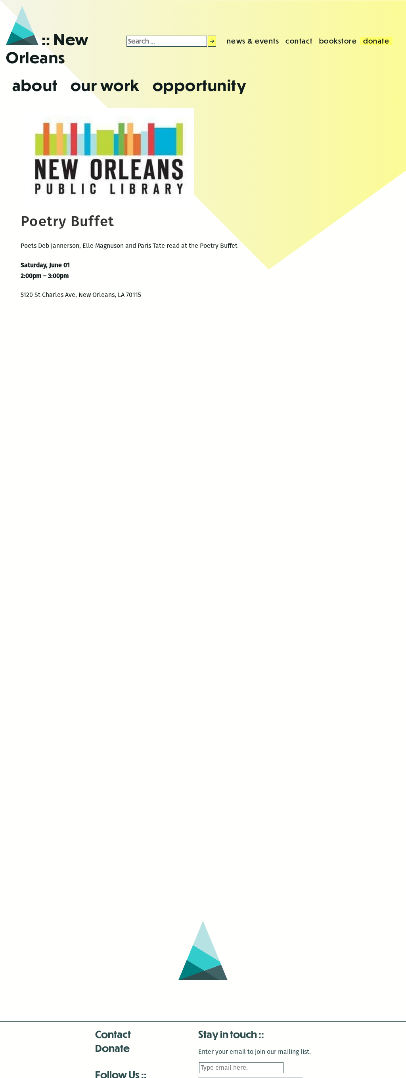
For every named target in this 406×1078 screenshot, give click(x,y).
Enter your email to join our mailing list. (254, 1051)
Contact (113, 1034)
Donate (112, 1048)
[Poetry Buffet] (107, 207)
